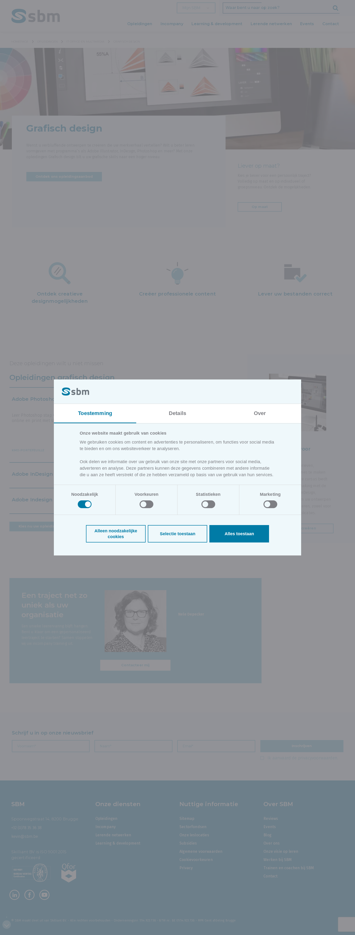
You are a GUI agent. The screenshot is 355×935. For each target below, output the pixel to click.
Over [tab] (260, 413)
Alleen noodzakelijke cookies (115, 533)
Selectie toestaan (177, 533)
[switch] (146, 504)
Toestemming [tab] (95, 413)
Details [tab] (177, 413)
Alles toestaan (239, 533)
